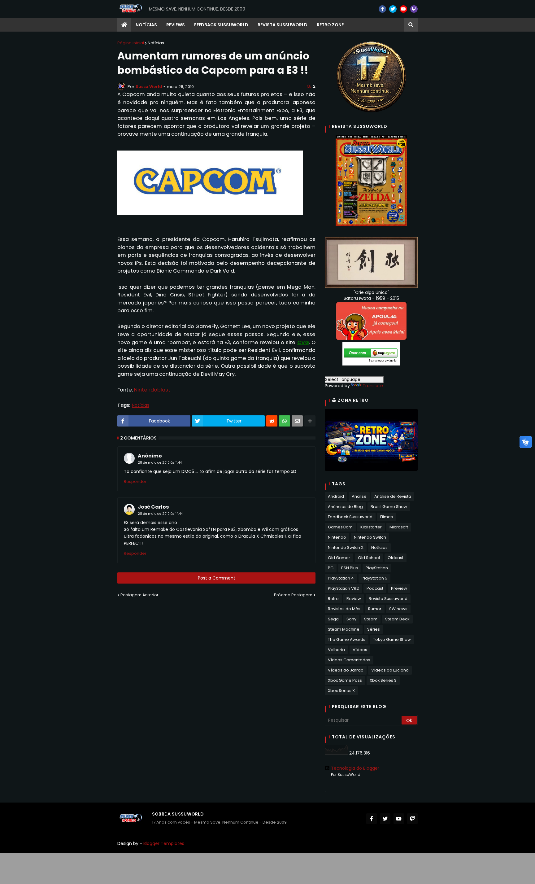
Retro (333, 599)
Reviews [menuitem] (175, 25)
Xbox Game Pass (345, 680)
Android (336, 496)
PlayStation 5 (374, 578)
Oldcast (395, 558)
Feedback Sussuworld (350, 517)
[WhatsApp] (284, 421)
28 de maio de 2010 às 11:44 (160, 462)
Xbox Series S (383, 680)
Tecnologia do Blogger (355, 768)
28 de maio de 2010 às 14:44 (160, 513)
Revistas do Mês (344, 609)
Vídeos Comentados (349, 660)
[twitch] (414, 9)
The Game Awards (346, 639)
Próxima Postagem (293, 595)
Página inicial (130, 43)
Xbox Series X (341, 691)
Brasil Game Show (389, 507)
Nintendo (337, 537)
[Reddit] (271, 421)
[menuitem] (124, 25)
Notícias (156, 43)
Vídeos (360, 650)
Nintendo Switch (370, 537)
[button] (411, 25)
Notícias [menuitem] (146, 25)
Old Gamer (339, 558)
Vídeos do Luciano (390, 670)
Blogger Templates (163, 843)
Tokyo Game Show (392, 639)
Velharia (336, 650)
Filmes (386, 517)
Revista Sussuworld (388, 599)
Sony (351, 619)
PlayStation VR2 (343, 588)
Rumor (374, 609)
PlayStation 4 (341, 578)
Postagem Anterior (139, 595)
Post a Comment (216, 578)
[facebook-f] (382, 9)
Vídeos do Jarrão (345, 670)
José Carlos (153, 506)
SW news (398, 609)
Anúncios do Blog (345, 507)
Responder (135, 481)
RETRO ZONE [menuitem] (330, 25)
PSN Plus (349, 568)
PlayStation (377, 568)
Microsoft (398, 527)
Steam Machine (343, 629)
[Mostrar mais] (309, 421)
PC (330, 568)
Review (353, 599)
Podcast (375, 588)
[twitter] (393, 9)
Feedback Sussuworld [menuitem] (221, 25)
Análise (359, 496)
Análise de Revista (392, 496)
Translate (373, 386)
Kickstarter (371, 527)
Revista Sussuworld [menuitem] (282, 25)
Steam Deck (397, 619)
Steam (370, 619)
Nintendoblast (152, 389)
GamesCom (340, 527)
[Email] (297, 421)
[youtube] (403, 9)
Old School (369, 558)
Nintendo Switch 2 (345, 547)
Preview (399, 588)
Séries (373, 629)
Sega (333, 619)
